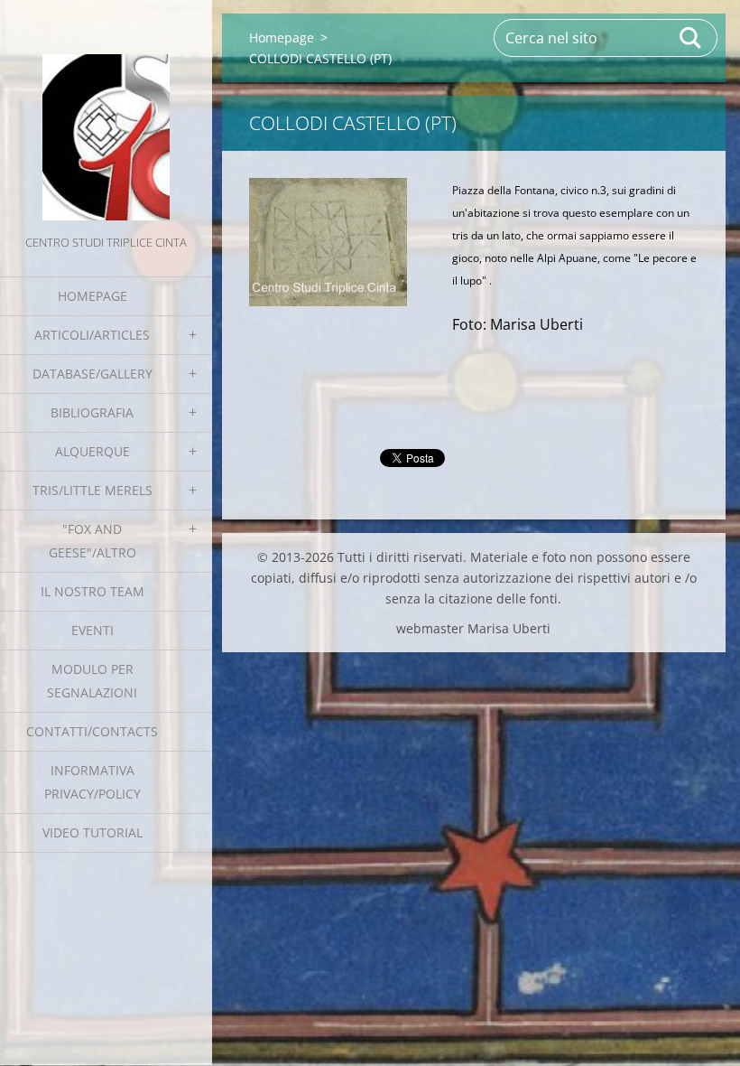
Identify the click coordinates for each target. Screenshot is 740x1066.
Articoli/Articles (92, 334)
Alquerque (92, 451)
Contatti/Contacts (92, 731)
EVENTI (92, 630)
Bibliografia (92, 412)
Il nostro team (92, 591)
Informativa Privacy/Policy (92, 782)
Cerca (691, 37)
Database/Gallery (92, 373)
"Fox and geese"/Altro (92, 540)
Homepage (92, 295)
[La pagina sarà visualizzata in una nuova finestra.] (328, 242)
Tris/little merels (92, 490)
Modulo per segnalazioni (92, 680)
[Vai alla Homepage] (106, 115)
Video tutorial (92, 832)
